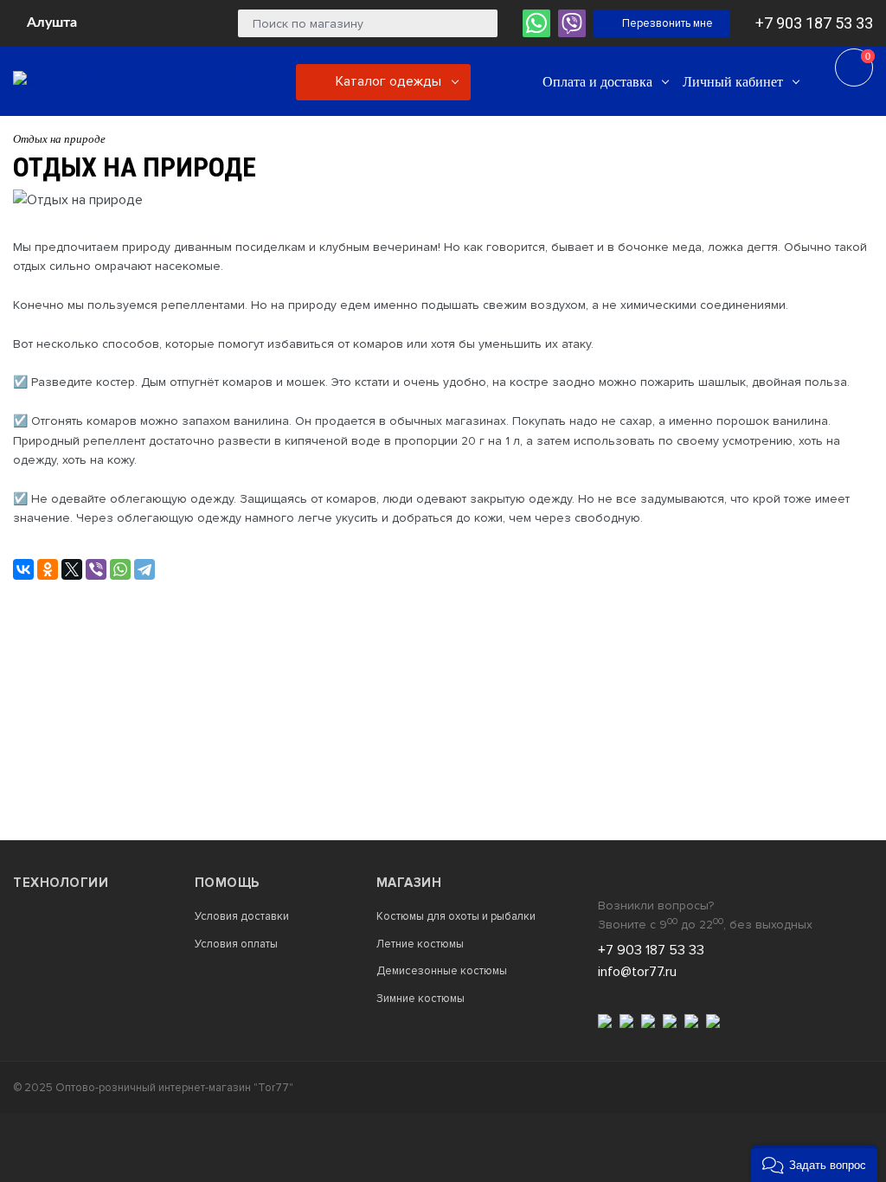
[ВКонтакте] (23, 569)
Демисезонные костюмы (441, 971)
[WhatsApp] (120, 569)
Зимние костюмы (420, 998)
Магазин (409, 882)
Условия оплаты (236, 944)
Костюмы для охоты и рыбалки (456, 916)
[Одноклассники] (47, 569)
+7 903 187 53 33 (814, 23)
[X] (71, 569)
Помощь (227, 882)
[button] (814, 1163)
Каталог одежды (386, 81)
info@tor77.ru (637, 971)
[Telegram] (144, 569)
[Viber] (96, 569)
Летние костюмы (420, 944)
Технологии (60, 882)
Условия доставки (242, 916)
